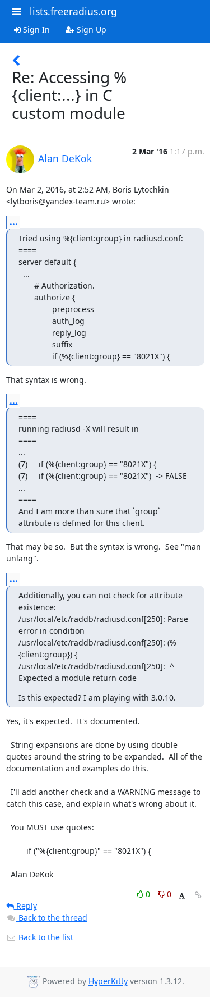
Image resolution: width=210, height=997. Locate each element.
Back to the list (44, 937)
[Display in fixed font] (181, 895)
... (14, 222)
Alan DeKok (65, 158)
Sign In (35, 29)
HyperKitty (108, 981)
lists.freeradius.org (73, 11)
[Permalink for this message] (198, 895)
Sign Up (90, 29)
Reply (25, 905)
